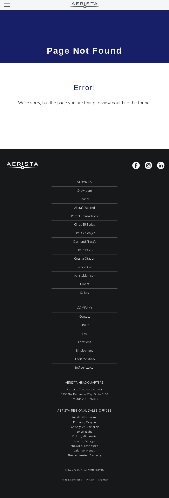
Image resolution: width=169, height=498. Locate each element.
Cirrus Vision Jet (84, 233)
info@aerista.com (84, 367)
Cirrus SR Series (84, 224)
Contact (84, 316)
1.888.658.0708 (85, 359)
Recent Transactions (84, 216)
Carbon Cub (84, 267)
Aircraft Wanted (84, 208)
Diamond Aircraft (84, 242)
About (85, 325)
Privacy (90, 479)
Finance (85, 199)
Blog (84, 333)
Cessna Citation (84, 258)
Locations (84, 342)
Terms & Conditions (71, 479)
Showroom (84, 191)
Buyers (84, 284)
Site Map (103, 479)
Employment (84, 350)
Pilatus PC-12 (84, 250)
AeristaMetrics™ (84, 275)
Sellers (84, 293)
